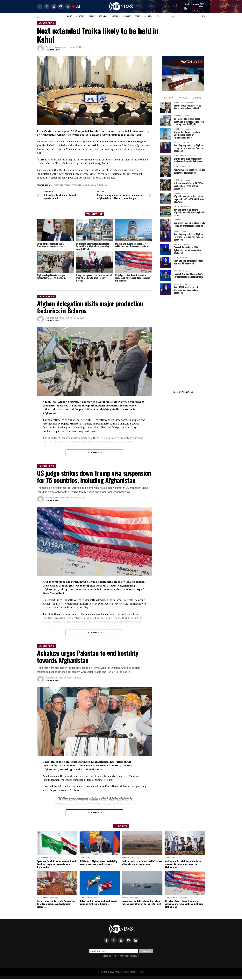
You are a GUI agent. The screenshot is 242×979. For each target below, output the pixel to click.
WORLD (92, 16)
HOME (69, 16)
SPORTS (138, 16)
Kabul (200, 6)
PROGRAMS (114, 16)
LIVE (157, 16)
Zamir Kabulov (99, 185)
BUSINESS (127, 16)
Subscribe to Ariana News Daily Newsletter (121, 955)
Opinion (148, 16)
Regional (103, 16)
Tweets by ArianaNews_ (182, 392)
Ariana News (54, 50)
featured (77, 185)
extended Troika (62, 185)
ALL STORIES (80, 16)
